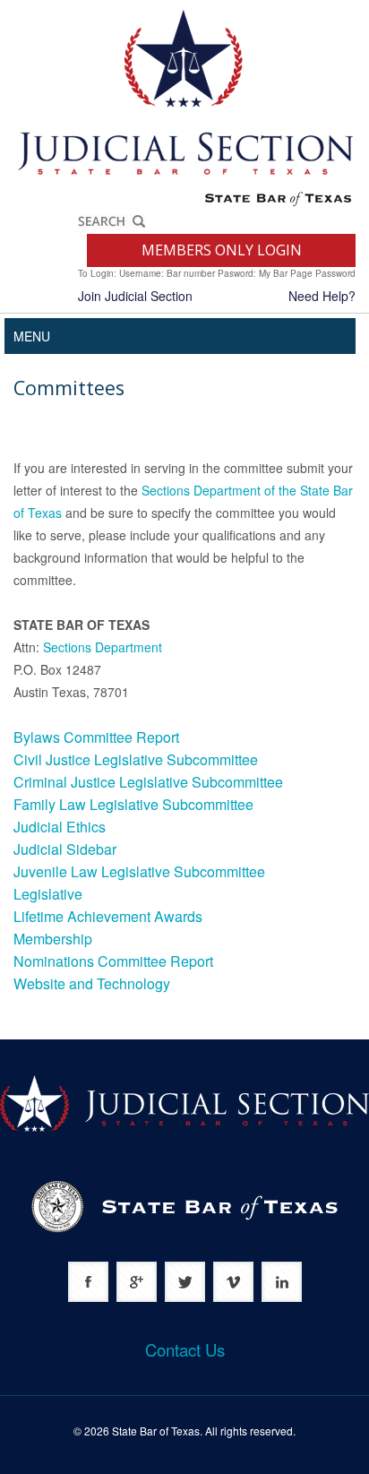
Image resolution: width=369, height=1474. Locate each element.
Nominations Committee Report (113, 961)
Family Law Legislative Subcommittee (133, 804)
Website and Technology (91, 983)
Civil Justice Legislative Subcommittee (135, 759)
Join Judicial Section (135, 296)
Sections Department (102, 647)
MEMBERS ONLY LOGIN (222, 250)
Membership (52, 938)
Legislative (47, 894)
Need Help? (322, 296)
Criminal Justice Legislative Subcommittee (148, 781)
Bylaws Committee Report (96, 737)
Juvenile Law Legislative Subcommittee (139, 871)
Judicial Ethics (59, 826)
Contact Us (185, 1349)
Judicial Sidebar (64, 849)
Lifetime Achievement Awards (107, 916)
